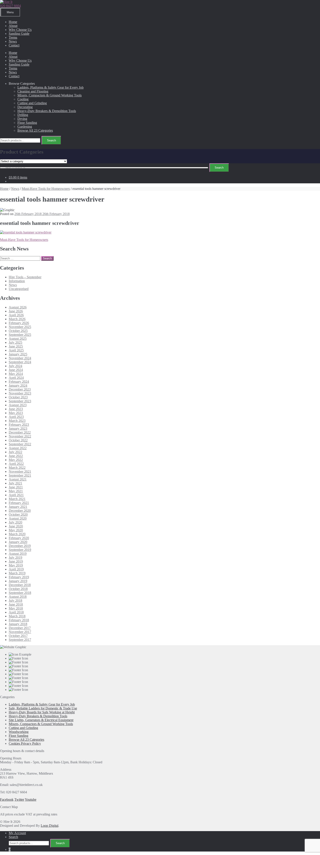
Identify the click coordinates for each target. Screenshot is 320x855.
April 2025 (16, 350)
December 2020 (20, 510)
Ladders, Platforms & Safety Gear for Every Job (50, 87)
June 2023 (16, 409)
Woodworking (19, 732)
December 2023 (20, 389)
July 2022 (15, 452)
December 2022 (20, 432)
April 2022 (16, 464)
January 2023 (18, 428)
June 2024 (16, 370)
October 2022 (18, 440)
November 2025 (20, 327)
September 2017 (20, 639)
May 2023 (16, 413)
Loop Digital (49, 825)
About (13, 26)
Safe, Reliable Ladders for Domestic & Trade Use (43, 708)
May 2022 (16, 460)
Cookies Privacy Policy (25, 743)
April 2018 (16, 612)
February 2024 (19, 381)
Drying (22, 119)
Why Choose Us (20, 29)
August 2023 (18, 405)
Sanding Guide (19, 33)
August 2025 (18, 338)
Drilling (22, 115)
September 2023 (20, 401)
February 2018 (19, 620)
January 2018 (18, 624)
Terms (13, 37)
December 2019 (20, 546)
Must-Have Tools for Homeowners (46, 189)
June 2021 (16, 487)
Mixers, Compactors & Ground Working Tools (49, 95)
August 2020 (18, 518)
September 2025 (20, 334)
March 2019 (17, 573)
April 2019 (16, 569)
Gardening (24, 126)
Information (17, 281)
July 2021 (15, 483)
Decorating (25, 107)
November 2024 (20, 358)
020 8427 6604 (10, 6)
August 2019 (18, 553)
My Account (17, 833)
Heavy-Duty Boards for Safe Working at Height (42, 712)
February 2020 (19, 538)
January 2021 (18, 507)
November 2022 (20, 436)
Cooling (23, 99)
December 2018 (20, 585)
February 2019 (19, 577)
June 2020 (16, 526)
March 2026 (17, 319)
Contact (14, 45)
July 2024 (15, 366)
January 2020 (18, 542)
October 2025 (18, 331)
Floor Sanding (27, 122)
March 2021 (17, 499)
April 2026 (16, 315)
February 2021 (19, 503)
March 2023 (17, 421)
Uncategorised (19, 289)
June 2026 (16, 311)
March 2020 (17, 534)
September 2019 (20, 550)
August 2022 (18, 448)
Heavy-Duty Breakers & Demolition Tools (46, 111)
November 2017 (20, 632)
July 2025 (15, 342)
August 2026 (18, 307)
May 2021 (16, 491)
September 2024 (20, 362)
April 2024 (16, 377)
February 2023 (19, 424)
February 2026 (19, 323)
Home (13, 22)
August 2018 (18, 596)
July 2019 (15, 557)
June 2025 (16, 346)
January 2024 (18, 385)
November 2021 (20, 471)
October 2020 (18, 514)
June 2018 (16, 604)
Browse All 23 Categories (35, 130)
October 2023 (18, 397)
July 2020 (15, 522)
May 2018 (16, 608)
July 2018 (15, 600)
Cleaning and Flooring (32, 91)
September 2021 (20, 475)
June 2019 (16, 561)
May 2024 (16, 374)
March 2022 (17, 467)
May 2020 (16, 530)
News (13, 41)
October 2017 (18, 636)
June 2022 (16, 456)
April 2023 (16, 417)
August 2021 (18, 479)
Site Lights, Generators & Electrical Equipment (41, 720)
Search (51, 140)
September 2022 (20, 444)
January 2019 (18, 581)
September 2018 (20, 593)
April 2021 (16, 495)
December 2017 (20, 628)
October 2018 (18, 589)
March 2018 (17, 616)
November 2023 (20, 393)
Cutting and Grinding (32, 103)
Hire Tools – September (25, 277)
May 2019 (16, 565)
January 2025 (18, 354)
